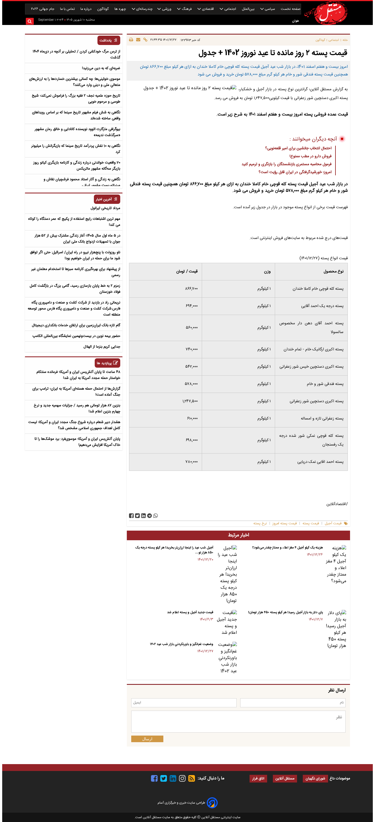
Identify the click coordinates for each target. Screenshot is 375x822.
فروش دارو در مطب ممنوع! (311, 156)
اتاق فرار (258, 779)
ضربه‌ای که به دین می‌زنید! (101, 68)
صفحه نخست (291, 9)
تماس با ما (68, 9)
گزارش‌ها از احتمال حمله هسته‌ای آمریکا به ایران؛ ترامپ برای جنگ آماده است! (76, 392)
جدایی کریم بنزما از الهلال (101, 347)
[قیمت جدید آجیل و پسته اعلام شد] (226, 623)
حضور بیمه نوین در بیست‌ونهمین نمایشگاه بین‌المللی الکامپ (76, 336)
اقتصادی (208, 9)
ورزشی (166, 9)
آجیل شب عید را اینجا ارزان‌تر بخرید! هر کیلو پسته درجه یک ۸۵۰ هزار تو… (174, 550)
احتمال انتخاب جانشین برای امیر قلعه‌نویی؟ (298, 148)
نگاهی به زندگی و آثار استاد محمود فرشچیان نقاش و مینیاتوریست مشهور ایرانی (82, 182)
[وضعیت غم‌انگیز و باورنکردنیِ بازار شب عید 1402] (226, 658)
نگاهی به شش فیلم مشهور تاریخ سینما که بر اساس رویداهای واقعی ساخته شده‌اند (76, 115)
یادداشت (106, 41)
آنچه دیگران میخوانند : (313, 139)
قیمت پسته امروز (285, 523)
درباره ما (86, 9)
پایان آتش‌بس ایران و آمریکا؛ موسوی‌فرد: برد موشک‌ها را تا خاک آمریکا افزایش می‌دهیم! (77, 442)
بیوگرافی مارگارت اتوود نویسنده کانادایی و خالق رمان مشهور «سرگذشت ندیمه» (77, 132)
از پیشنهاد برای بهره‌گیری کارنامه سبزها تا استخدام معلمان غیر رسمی (75, 272)
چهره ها (120, 9)
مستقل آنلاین (285, 779)
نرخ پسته (260, 523)
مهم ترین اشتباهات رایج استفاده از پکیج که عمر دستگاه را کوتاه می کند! (74, 222)
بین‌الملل (249, 9)
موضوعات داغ (339, 779)
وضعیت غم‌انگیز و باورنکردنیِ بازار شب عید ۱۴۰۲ (181, 644)
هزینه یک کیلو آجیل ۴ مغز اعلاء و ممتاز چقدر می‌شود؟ (287, 547)
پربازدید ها (104, 363)
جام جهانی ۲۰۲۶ (43, 9)
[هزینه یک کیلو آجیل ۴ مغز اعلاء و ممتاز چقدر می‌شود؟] (335, 565)
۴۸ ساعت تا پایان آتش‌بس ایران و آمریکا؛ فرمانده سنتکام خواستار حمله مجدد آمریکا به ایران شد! (78, 375)
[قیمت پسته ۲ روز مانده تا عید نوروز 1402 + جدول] (149, 515)
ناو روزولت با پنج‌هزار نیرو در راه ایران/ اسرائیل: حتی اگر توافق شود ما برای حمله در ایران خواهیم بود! (75, 255)
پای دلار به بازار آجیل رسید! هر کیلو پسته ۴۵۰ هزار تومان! (285, 612)
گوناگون (103, 9)
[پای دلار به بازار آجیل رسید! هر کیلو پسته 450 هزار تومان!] (335, 629)
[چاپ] (131, 40)
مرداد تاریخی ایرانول (105, 208)
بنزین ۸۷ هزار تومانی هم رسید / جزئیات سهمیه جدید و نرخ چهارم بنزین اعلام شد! (77, 408)
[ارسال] (137, 40)
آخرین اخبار (104, 199)
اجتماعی (230, 9)
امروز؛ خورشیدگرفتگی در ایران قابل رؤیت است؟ (295, 172)
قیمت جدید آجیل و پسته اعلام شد (190, 612)
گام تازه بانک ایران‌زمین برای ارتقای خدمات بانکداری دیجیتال (76, 325)
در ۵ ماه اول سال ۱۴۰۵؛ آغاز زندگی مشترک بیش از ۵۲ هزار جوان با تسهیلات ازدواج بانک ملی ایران (77, 239)
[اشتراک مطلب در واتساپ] (155, 515)
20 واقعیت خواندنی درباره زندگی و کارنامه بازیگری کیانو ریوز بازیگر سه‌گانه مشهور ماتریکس (76, 166)
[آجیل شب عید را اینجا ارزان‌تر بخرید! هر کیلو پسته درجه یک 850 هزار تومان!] (226, 574)
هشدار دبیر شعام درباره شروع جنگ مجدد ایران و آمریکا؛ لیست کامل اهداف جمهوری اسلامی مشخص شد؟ (74, 425)
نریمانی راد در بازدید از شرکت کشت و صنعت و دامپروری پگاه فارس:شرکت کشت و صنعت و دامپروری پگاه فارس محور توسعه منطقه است (74, 309)
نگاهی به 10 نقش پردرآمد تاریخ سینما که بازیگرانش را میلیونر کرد (75, 149)
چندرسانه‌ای (144, 9)
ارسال (147, 739)
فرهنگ (187, 9)
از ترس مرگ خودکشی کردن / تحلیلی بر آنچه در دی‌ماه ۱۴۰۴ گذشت (76, 55)
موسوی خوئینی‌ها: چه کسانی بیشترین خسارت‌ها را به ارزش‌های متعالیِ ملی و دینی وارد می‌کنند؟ (74, 82)
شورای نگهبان (315, 779)
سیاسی (270, 9)
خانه (345, 40)
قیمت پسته (311, 523)
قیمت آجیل (333, 523)
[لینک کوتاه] (144, 40)
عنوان (295, 21)
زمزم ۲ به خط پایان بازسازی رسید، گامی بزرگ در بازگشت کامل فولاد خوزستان (75, 289)
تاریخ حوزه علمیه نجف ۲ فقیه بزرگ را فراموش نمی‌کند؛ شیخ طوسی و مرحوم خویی (76, 99)
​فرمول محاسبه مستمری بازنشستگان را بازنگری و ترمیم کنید (287, 164)
